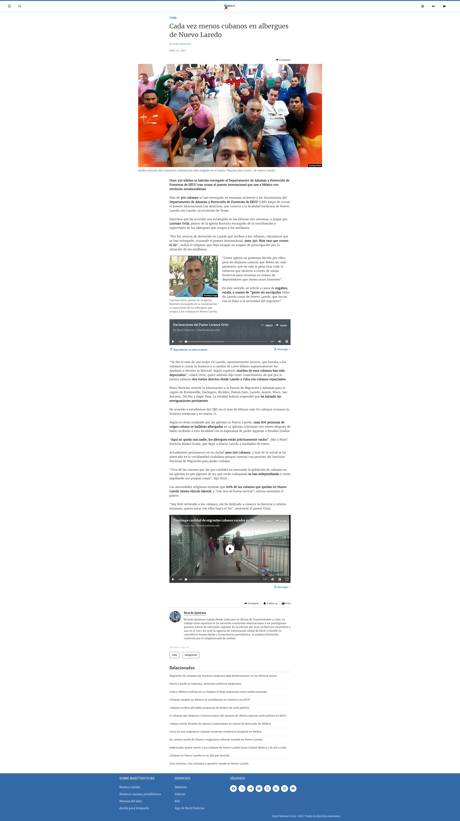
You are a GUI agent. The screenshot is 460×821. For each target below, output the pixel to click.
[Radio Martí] (433, 6)
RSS (177, 801)
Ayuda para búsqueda (134, 808)
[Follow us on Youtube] (259, 788)
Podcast (180, 794)
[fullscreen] (287, 579)
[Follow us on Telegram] (250, 788)
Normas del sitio (130, 801)
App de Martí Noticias (189, 808)
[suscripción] (293, 788)
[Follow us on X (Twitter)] (241, 788)
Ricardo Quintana (180, 43)
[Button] (283, 60)
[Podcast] (422, 6)
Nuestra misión (129, 787)
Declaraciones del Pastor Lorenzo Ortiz (201, 325)
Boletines (181, 787)
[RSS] (276, 788)
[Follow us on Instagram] (267, 788)
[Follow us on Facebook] (233, 788)
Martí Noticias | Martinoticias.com (198, 330)
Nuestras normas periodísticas (140, 794)
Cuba (173, 18)
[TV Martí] (444, 6)
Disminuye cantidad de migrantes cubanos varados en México (217, 520)
